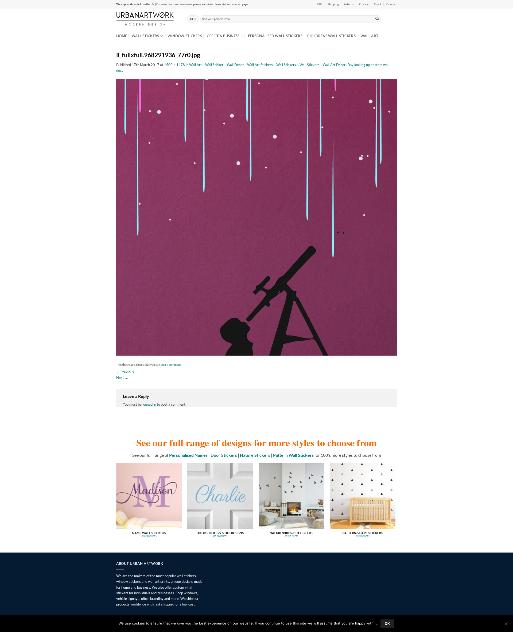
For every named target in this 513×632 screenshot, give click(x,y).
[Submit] (377, 18)
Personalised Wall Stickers (275, 36)
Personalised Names (188, 455)
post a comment (171, 364)
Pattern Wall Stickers (293, 455)
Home (121, 36)
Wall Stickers (145, 36)
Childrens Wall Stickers (331, 36)
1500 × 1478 (174, 65)
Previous (125, 372)
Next (122, 377)
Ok (387, 624)
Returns (349, 4)
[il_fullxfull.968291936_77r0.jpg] (256, 217)
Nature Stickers (255, 455)
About (377, 4)
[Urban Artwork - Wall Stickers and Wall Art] (147, 19)
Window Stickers (185, 36)
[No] (506, 625)
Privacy (364, 4)
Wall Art (369, 36)
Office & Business (223, 36)
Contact (391, 4)
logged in (149, 404)
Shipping (333, 4)
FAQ (319, 4)
